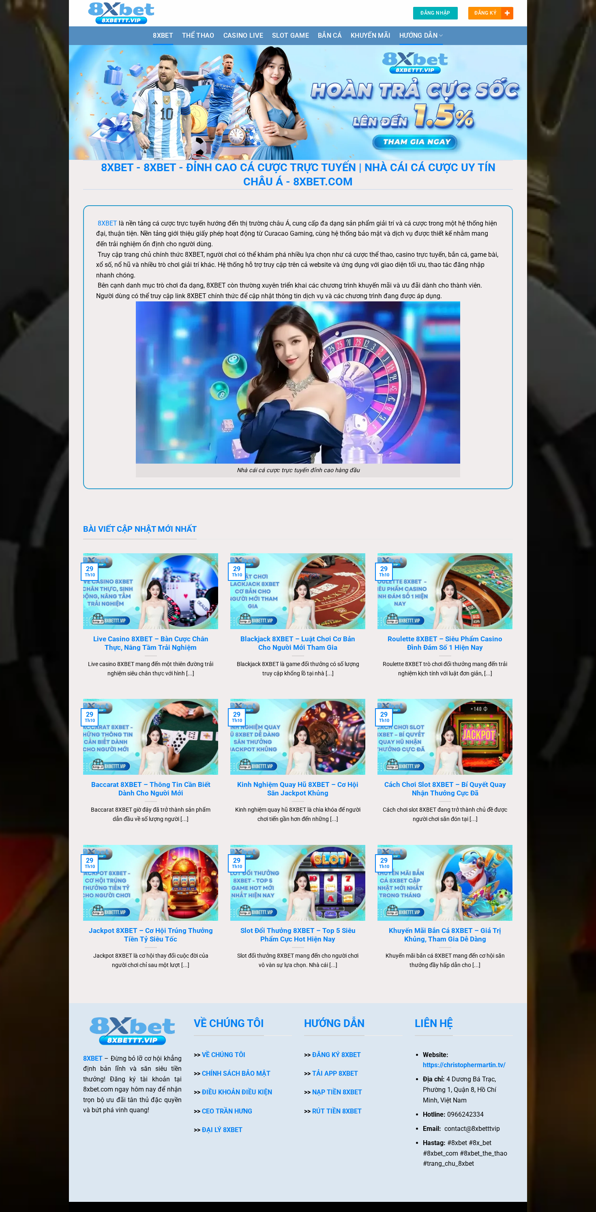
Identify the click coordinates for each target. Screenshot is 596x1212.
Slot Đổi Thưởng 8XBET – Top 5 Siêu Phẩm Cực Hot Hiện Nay (298, 935)
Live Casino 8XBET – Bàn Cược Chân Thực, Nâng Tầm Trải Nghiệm (150, 643)
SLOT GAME (290, 35)
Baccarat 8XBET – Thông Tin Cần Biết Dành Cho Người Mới (150, 789)
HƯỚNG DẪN (418, 35)
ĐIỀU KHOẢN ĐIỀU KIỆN (237, 1092)
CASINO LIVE (243, 35)
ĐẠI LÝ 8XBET (222, 1130)
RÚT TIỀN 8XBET (337, 1111)
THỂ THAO (198, 35)
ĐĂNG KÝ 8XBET (336, 1055)
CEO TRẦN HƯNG (227, 1111)
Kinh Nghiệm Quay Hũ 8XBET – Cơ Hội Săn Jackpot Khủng (297, 789)
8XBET (163, 35)
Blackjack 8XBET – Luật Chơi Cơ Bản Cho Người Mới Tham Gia (297, 643)
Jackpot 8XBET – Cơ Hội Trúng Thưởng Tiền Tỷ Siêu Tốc (151, 935)
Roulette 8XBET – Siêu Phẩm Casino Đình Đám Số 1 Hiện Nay (445, 643)
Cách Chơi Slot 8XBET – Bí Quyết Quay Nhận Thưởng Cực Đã (445, 789)
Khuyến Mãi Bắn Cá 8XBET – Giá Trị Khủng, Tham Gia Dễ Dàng (445, 935)
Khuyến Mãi (370, 35)
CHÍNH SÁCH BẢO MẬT (236, 1073)
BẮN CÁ (330, 35)
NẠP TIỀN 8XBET (337, 1092)
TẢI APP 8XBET (335, 1073)
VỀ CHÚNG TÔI (223, 1055)
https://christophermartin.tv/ (464, 1065)
